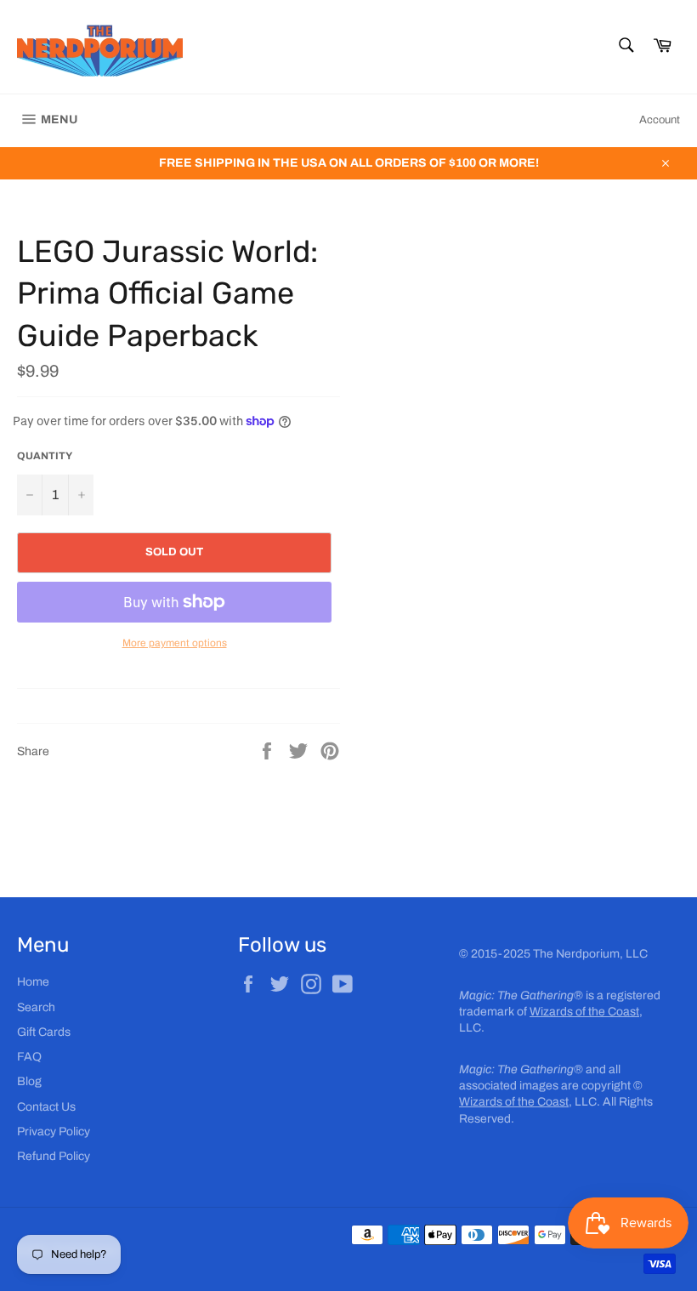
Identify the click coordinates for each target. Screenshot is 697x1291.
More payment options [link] (174, 643)
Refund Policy (53, 1156)
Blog (29, 1081)
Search (36, 1007)
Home (33, 981)
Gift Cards (44, 1032)
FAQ (29, 1056)
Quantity (44, 456)
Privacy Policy (53, 1131)
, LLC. (529, 1101)
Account (659, 120)
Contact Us (46, 1106)
